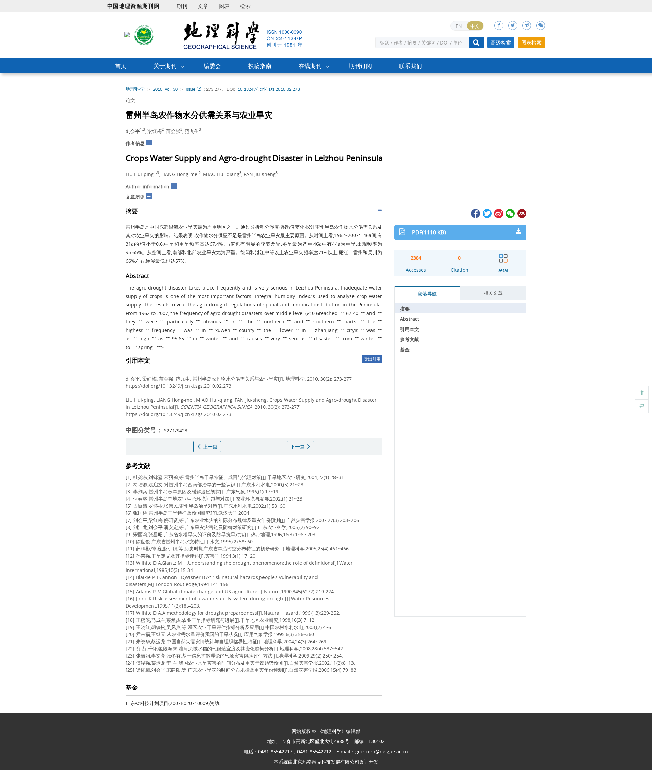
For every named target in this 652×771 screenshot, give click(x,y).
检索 (245, 6)
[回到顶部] (642, 392)
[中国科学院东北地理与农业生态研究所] (127, 34)
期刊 (182, 6)
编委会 (212, 66)
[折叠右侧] (642, 406)
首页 (120, 66)
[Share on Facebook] (475, 213)
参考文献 (409, 339)
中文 (475, 26)
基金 (405, 349)
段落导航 (427, 293)
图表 (224, 6)
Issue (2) (193, 89)
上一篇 (209, 446)
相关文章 (493, 293)
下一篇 (298, 446)
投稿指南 (259, 66)
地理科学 (135, 89)
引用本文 (409, 329)
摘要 (405, 308)
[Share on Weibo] (498, 213)
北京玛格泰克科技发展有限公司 (326, 761)
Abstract (409, 319)
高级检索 (501, 42)
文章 (203, 6)
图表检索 (531, 42)
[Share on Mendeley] (521, 213)
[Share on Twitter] (487, 213)
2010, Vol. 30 (165, 89)
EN (459, 26)
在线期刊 (310, 66)
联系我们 (410, 66)
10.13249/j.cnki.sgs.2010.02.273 (269, 89)
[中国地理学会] (144, 34)
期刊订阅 (360, 66)
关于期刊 (165, 66)
